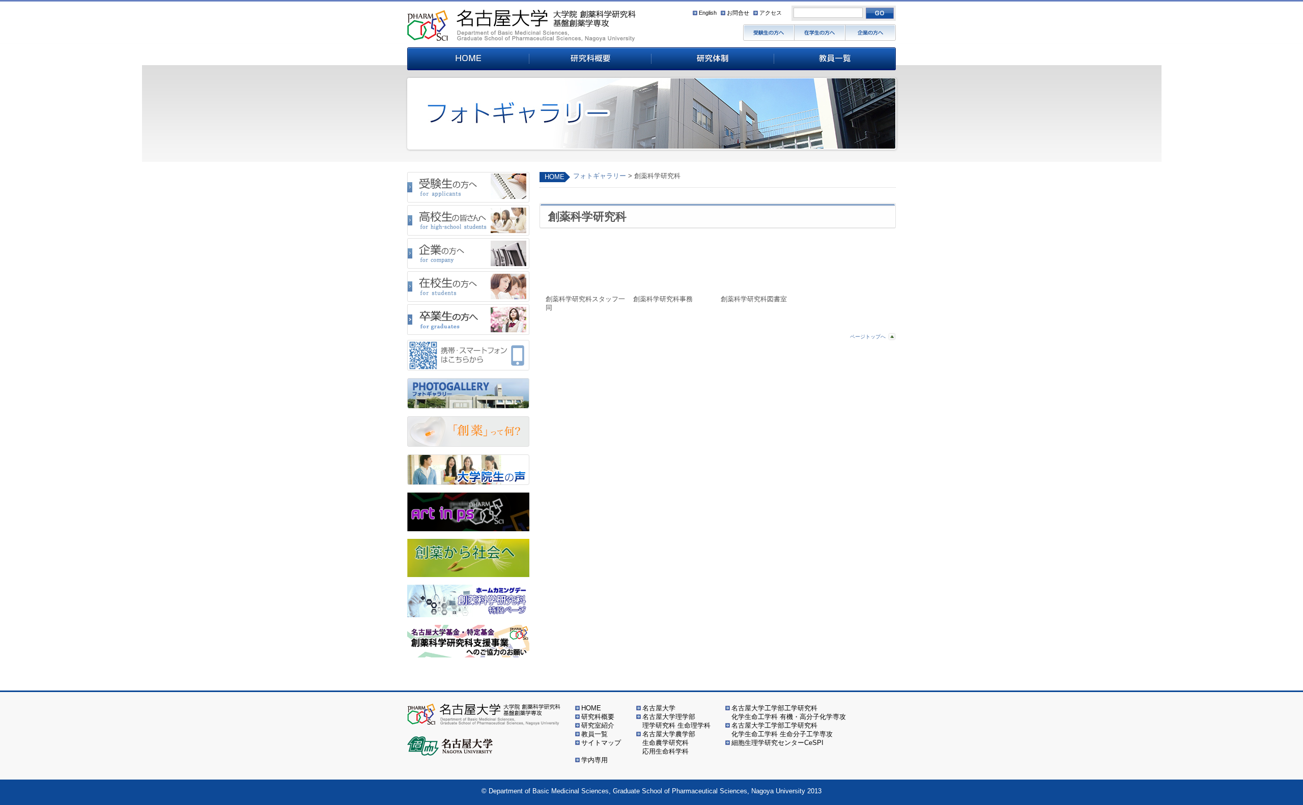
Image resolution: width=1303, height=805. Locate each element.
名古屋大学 (658, 708)
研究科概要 (597, 717)
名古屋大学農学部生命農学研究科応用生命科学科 (668, 742)
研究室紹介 (597, 725)
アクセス (770, 13)
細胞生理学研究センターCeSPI (777, 742)
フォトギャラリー (599, 176)
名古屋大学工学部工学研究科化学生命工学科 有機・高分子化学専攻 (788, 712)
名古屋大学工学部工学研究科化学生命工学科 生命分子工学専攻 (782, 730)
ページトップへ (868, 336)
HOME (554, 177)
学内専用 (594, 760)
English (708, 13)
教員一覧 (594, 734)
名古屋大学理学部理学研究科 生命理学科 (676, 721)
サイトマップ (601, 742)
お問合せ (738, 13)
